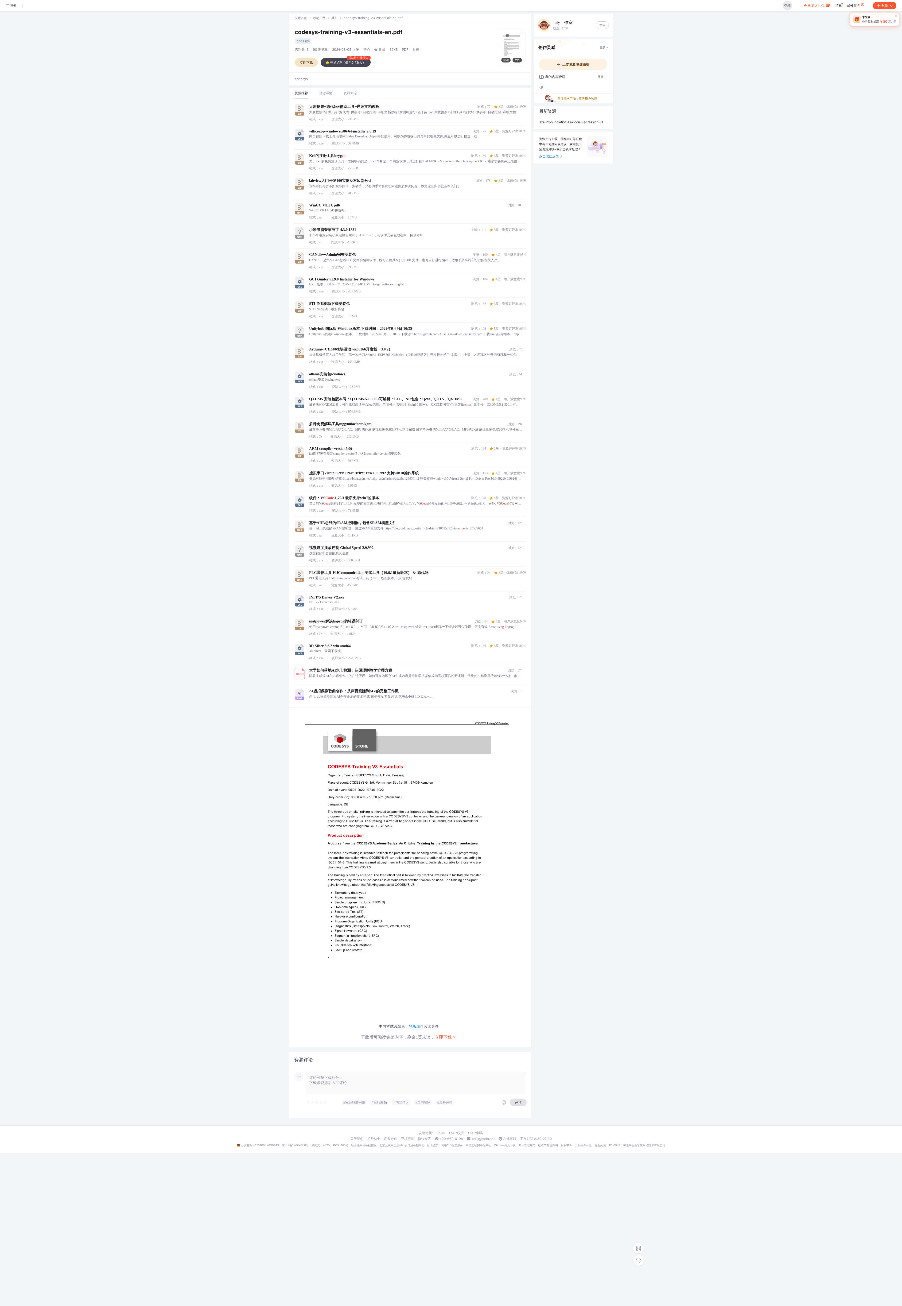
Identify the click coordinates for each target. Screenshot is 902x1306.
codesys (303, 41)
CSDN (441, 1133)
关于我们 (356, 1139)
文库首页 (301, 18)
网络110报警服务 (452, 1145)
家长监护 (433, 1145)
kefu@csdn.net (483, 1139)
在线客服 (509, 1139)
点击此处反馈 (549, 156)
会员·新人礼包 (814, 6)
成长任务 (854, 6)
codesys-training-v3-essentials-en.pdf (348, 32)
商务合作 (390, 1139)
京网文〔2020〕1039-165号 (329, 1145)
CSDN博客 (475, 1133)
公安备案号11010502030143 (260, 1145)
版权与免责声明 (548, 1145)
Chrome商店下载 (505, 1145)
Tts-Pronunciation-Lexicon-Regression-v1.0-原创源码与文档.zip (573, 122)
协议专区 (424, 1139)
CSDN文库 (456, 1133)
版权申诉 (566, 1145)
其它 (334, 18)
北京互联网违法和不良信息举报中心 (401, 1145)
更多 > (604, 47)
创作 (884, 6)
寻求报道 (407, 1139)
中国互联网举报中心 (478, 1145)
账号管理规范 (526, 1145)
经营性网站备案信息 (364, 1145)
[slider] (317, 1102)
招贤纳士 (373, 1139)
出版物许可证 (583, 1145)
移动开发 (319, 18)
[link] (301, 18)
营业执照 (600, 1145)
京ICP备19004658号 (295, 1145)
